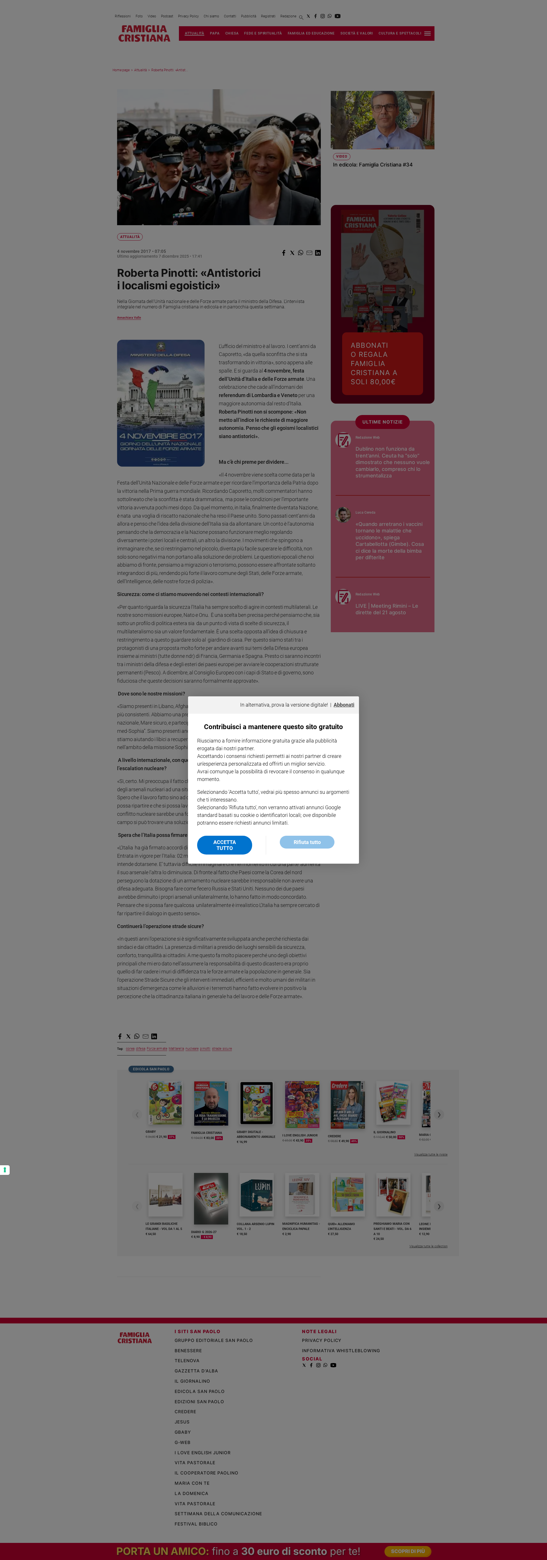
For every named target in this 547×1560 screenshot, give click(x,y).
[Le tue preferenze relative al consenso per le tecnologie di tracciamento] (5, 1170)
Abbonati (344, 705)
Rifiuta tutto (307, 842)
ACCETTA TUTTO (224, 845)
